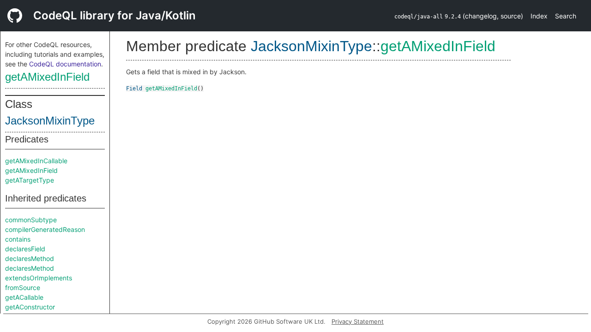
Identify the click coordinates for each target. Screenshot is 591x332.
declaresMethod (29, 258)
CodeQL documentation (65, 64)
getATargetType (29, 180)
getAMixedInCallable (36, 161)
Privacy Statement (358, 321)
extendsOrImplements (38, 278)
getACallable (24, 297)
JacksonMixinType (50, 120)
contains (17, 239)
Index (539, 16)
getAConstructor (30, 307)
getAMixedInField (47, 77)
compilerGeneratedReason (45, 229)
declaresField (25, 249)
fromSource (22, 287)
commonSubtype (31, 220)
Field (134, 88)
